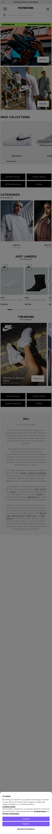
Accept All (26, 819)
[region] (26, 813)
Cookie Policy (40, 811)
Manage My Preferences (26, 829)
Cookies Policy (8, 807)
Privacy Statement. (10, 814)
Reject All (26, 824)
